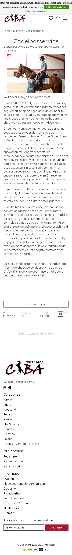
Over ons (9, 479)
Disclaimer (10, 488)
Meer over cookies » (36, 11)
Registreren (10, 456)
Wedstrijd (9, 409)
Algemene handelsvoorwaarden (24, 483)
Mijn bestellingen (13, 461)
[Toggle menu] (65, 18)
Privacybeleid (12, 493)
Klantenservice (13, 508)
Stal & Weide (11, 424)
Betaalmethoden (14, 498)
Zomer (7, 400)
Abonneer (56, 527)
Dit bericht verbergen (56, 7)
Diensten (18, 30)
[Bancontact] (46, 550)
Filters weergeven (36, 304)
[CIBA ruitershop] (14, 18)
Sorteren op (26, 314)
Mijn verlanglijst (13, 466)
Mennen (8, 419)
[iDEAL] (29, 550)
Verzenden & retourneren (19, 503)
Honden (8, 429)
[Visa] (35, 550)
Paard (7, 404)
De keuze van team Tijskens (21, 443)
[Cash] (24, 550)
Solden (7, 439)
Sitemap (8, 513)
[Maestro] (41, 550)
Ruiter (7, 414)
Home (6, 30)
